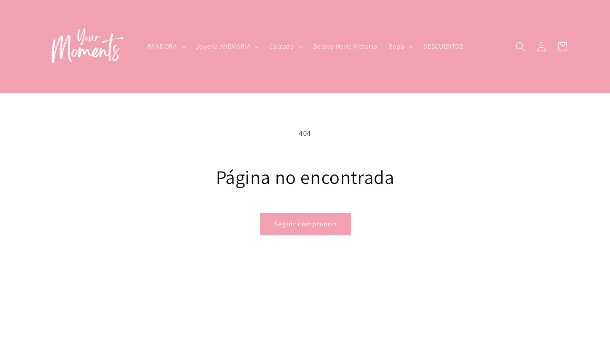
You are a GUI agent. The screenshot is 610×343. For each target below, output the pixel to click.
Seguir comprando (305, 223)
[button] (166, 46)
